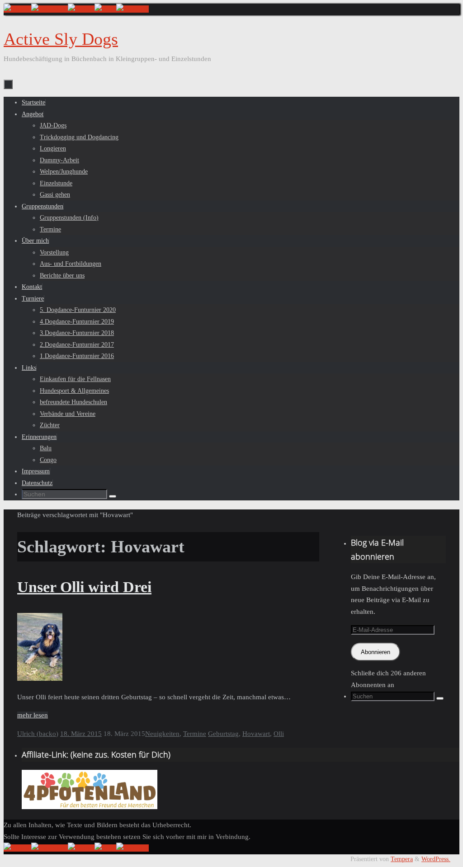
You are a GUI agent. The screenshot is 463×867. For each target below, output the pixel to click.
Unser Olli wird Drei (84, 587)
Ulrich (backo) (37, 733)
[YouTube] (132, 9)
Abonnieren (375, 652)
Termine (194, 733)
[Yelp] (105, 9)
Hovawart (256, 733)
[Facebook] (49, 9)
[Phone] (81, 9)
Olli (279, 733)
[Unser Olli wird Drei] (39, 678)
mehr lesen (32, 715)
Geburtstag (223, 733)
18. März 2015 (81, 733)
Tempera (402, 859)
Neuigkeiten (162, 733)
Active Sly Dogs (61, 38)
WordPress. (435, 859)
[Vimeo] (17, 9)
